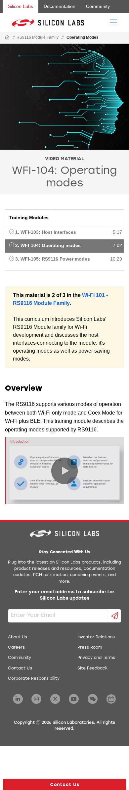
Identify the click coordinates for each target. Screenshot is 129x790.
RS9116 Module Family (38, 37)
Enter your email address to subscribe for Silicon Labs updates (64, 595)
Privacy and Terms (96, 658)
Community (98, 6)
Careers (16, 648)
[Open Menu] (113, 22)
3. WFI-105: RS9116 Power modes (52, 259)
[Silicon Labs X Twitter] (55, 699)
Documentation (59, 6)
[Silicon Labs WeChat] (93, 699)
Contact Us (20, 668)
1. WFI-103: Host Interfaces (45, 232)
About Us (17, 637)
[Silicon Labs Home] (7, 37)
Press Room (89, 648)
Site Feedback (92, 668)
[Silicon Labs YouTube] (74, 699)
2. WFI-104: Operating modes (48, 245)
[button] (64, 784)
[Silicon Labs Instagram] (36, 699)
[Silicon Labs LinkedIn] (18, 699)
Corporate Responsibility (34, 679)
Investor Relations (96, 637)
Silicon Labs (20, 6)
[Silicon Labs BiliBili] (111, 699)
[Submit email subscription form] (114, 615)
